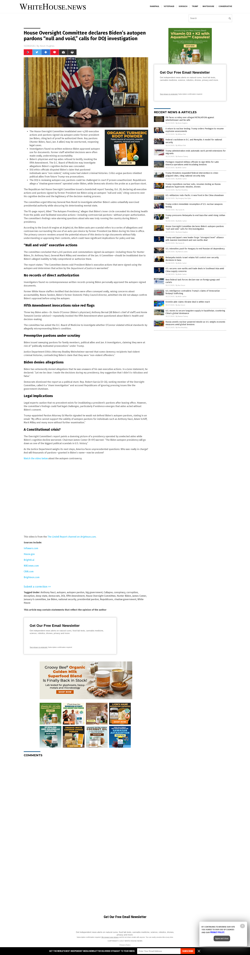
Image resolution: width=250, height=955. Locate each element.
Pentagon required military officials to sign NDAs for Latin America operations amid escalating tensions (192, 163)
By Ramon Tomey (182, 156)
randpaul (154, 6)
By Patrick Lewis (182, 252)
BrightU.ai (29, 560)
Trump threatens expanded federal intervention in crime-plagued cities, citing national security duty (192, 174)
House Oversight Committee (101, 595)
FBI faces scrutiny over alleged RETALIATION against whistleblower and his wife (190, 118)
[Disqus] (86, 795)
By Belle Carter (181, 168)
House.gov (29, 554)
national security (67, 599)
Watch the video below (36, 458)
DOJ (63, 595)
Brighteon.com (31, 577)
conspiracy (119, 592)
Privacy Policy (125, 945)
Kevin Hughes (47, 46)
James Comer (139, 595)
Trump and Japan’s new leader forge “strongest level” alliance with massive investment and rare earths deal (195, 238)
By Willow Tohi (181, 134)
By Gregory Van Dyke (183, 198)
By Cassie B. (180, 210)
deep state (41, 595)
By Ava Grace (180, 285)
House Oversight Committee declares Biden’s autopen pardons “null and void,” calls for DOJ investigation (195, 227)
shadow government (125, 599)
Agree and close (221, 938)
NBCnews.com (31, 565)
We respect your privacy (110, 937)
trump (195, 6)
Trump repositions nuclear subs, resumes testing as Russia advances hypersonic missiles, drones (193, 185)
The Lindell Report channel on (71, 536)
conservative (225, 6)
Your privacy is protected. (39, 647)
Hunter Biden (124, 595)
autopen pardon (75, 592)
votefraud (169, 6)
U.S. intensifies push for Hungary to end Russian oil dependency (195, 248)
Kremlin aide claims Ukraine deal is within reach (188, 302)
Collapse (108, 592)
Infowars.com (31, 548)
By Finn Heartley (182, 190)
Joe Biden (52, 599)
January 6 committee (35, 599)
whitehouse (208, 6)
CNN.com (29, 571)
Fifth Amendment (75, 595)
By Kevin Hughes (182, 123)
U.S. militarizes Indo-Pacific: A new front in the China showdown (195, 195)
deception (29, 595)
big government (94, 592)
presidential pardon (88, 599)
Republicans (106, 599)
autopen (61, 592)
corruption (132, 592)
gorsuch (183, 6)
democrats (54, 595)
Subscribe (187, 951)
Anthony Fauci (48, 592)
